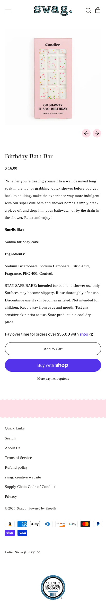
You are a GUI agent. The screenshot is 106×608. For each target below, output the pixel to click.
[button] (88, 10)
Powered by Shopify (43, 508)
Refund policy (16, 467)
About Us (12, 448)
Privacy (11, 496)
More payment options (53, 378)
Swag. (21, 508)
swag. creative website (23, 477)
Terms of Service (18, 458)
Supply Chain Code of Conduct (30, 487)
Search (10, 438)
